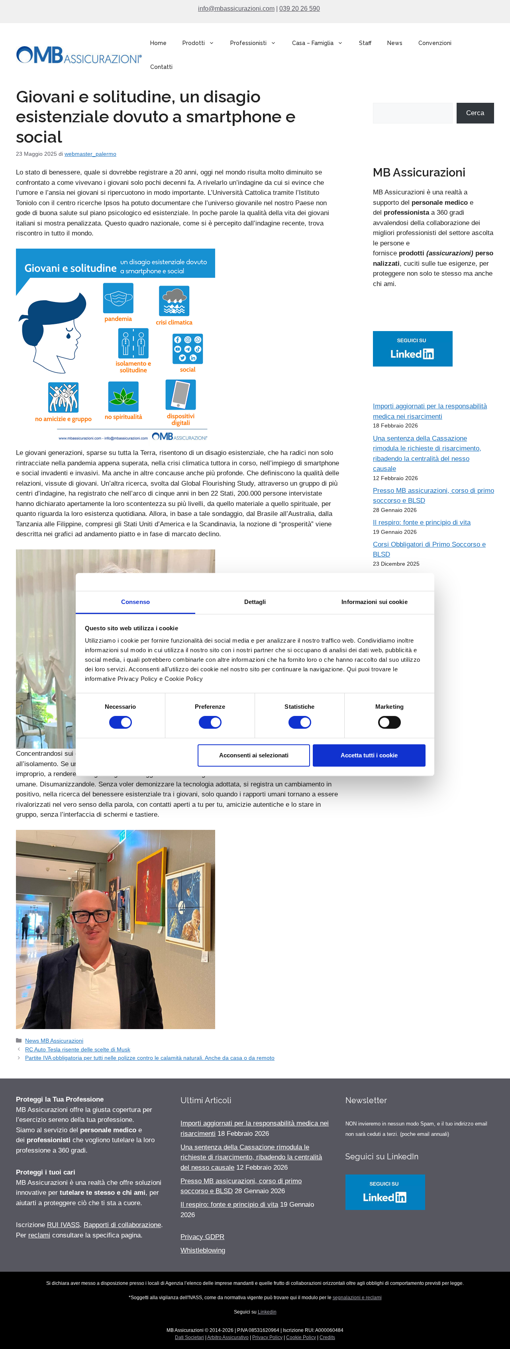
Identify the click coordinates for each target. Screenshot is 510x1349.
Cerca (475, 113)
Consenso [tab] (135, 601)
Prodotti (193, 43)
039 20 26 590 (299, 8)
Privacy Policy (267, 1337)
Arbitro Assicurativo (228, 1337)
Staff (365, 43)
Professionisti (248, 43)
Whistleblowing (202, 1250)
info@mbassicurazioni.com (236, 8)
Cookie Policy (301, 1337)
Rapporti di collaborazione (122, 1225)
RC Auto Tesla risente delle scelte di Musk (77, 1049)
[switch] (210, 722)
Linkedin (267, 1312)
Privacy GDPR (202, 1237)
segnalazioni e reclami (357, 1297)
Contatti (161, 67)
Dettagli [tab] (255, 601)
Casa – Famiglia (312, 43)
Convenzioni (434, 43)
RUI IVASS (63, 1225)
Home (158, 43)
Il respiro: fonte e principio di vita (422, 522)
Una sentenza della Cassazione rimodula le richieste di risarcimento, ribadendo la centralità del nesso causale (251, 1157)
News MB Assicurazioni (54, 1040)
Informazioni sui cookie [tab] (374, 601)
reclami (39, 1235)
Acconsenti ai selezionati (253, 755)
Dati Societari (189, 1337)
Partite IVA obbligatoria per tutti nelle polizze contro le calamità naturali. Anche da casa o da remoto (150, 1058)
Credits (327, 1337)
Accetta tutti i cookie (369, 755)
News (394, 43)
